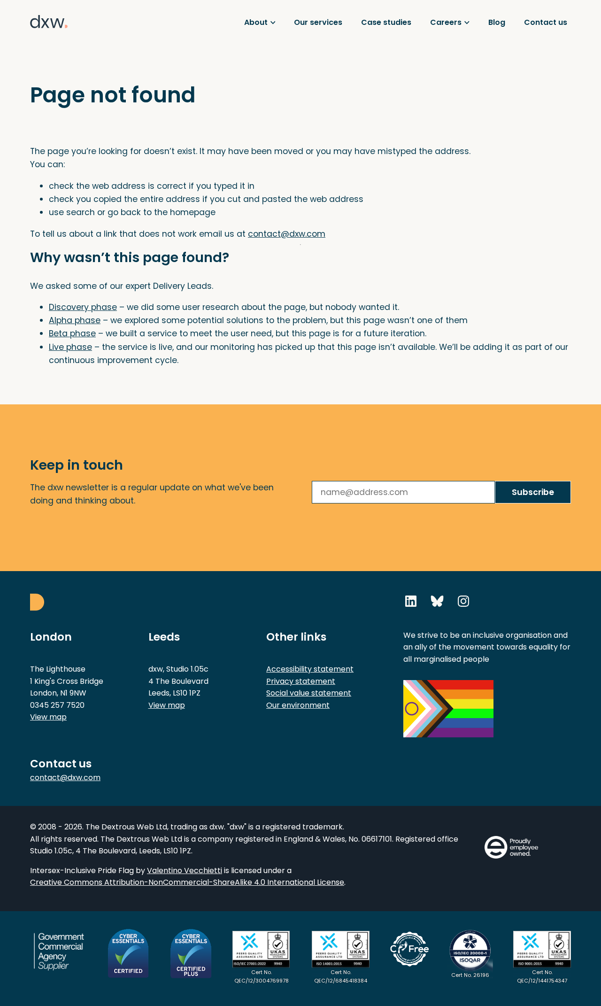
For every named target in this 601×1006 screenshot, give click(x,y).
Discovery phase (83, 307)
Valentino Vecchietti (184, 870)
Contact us (545, 22)
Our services (318, 22)
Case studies (386, 22)
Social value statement (308, 693)
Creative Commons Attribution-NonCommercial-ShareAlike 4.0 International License (187, 882)
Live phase (70, 347)
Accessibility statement (310, 669)
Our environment (298, 705)
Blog (496, 22)
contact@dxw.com (286, 234)
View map (48, 717)
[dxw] (49, 41)
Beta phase (72, 333)
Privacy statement (300, 681)
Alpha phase (74, 320)
